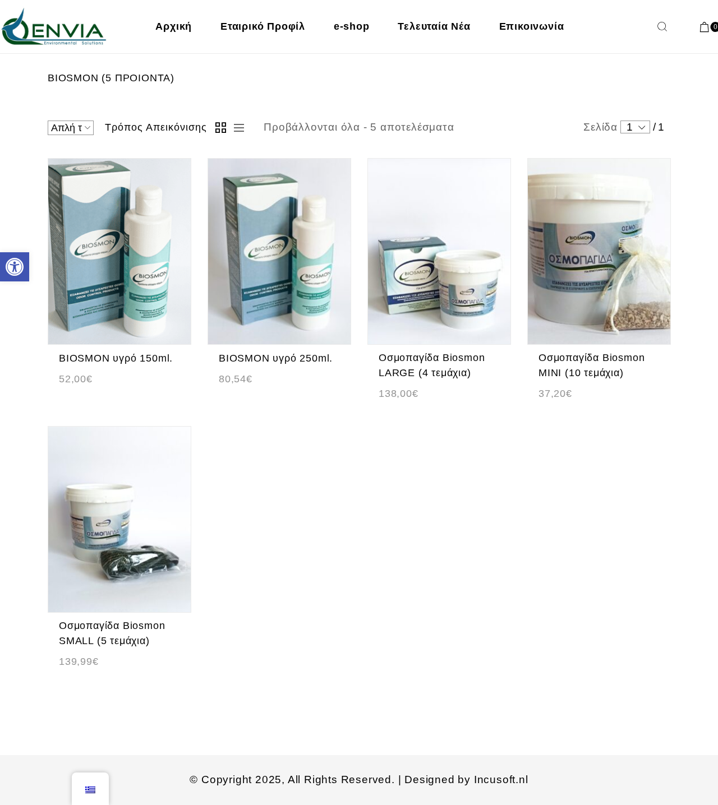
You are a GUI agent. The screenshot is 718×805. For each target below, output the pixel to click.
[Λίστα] (236, 128)
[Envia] (54, 26)
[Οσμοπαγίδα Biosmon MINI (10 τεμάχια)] (599, 251)
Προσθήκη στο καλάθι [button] (108, 397)
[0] (704, 26)
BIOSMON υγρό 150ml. (116, 358)
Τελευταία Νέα (434, 26)
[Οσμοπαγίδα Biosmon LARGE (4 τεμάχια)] (439, 251)
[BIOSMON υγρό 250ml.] (279, 251)
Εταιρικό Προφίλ (262, 26)
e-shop (352, 26)
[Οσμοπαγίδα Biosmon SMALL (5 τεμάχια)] (119, 519)
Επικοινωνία (531, 26)
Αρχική (173, 26)
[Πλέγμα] (220, 128)
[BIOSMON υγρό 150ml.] (119, 251)
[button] (14, 266)
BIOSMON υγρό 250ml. (276, 358)
